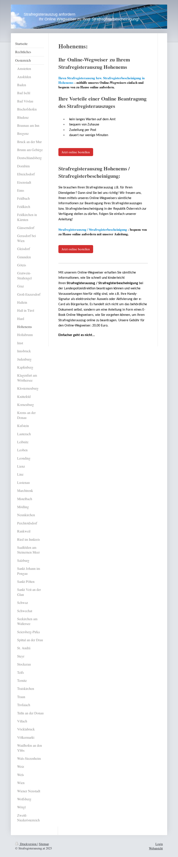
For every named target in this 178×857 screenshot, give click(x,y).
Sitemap (44, 844)
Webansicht (156, 848)
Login (159, 844)
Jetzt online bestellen (76, 152)
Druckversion (28, 844)
